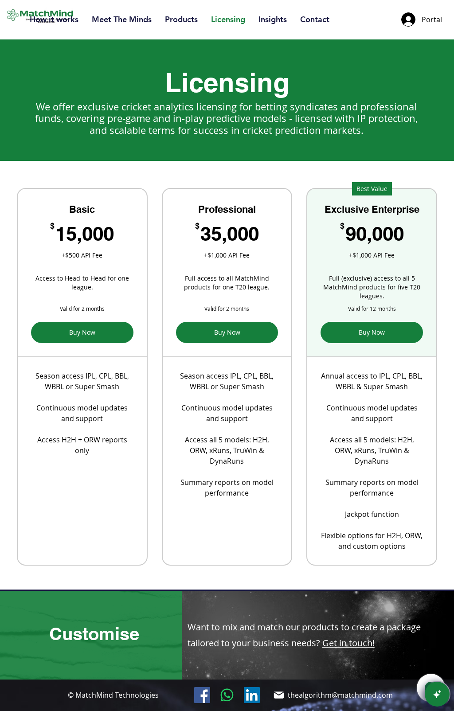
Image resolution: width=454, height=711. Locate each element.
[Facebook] (202, 695)
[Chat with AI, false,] (437, 694)
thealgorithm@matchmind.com (340, 695)
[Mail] (278, 695)
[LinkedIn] (252, 695)
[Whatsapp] (227, 695)
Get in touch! (348, 643)
